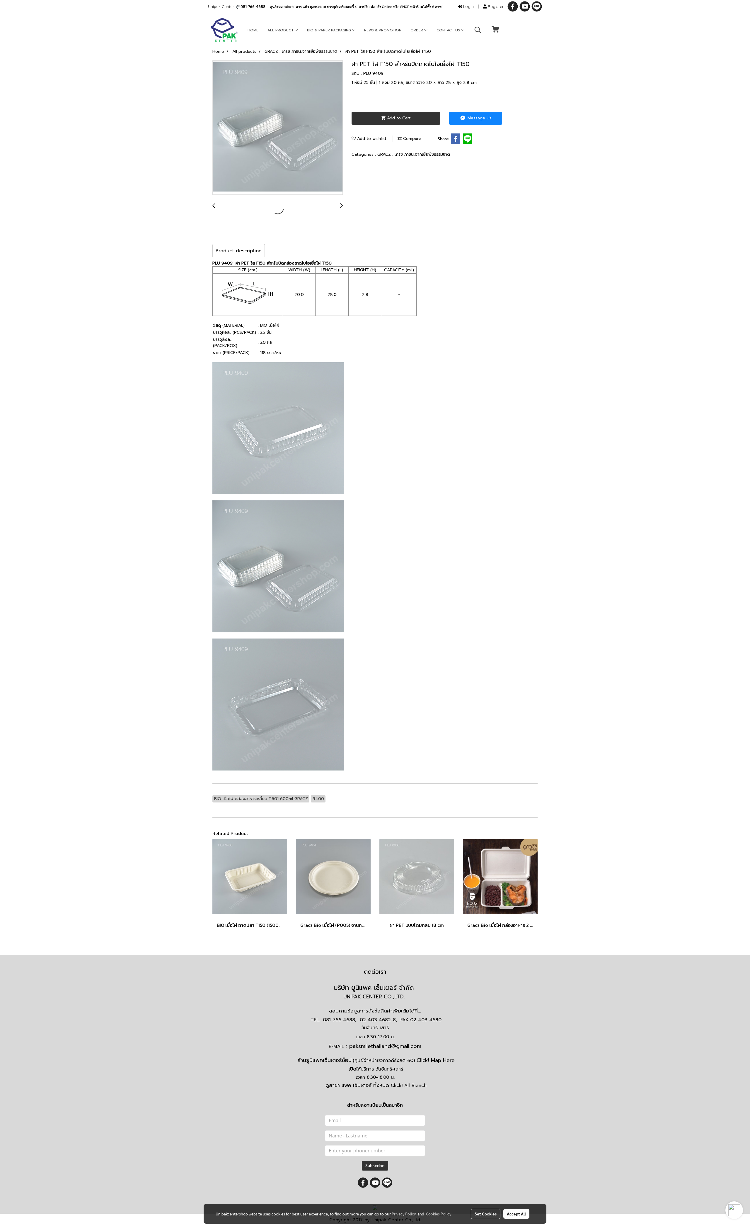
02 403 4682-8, (378, 1019)
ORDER (417, 30)
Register (495, 6)
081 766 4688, (339, 1019)
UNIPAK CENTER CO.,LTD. (375, 996)
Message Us (479, 118)
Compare (411, 139)
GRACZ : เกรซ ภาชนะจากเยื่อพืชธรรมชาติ (413, 154)
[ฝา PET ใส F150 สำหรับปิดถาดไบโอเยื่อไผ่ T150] (277, 128)
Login (468, 6)
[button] (477, 29)
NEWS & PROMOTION (382, 30)
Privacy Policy (404, 1213)
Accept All (516, 1213)
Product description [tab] (239, 250)
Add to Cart (398, 118)
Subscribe (375, 1166)
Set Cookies (486, 1213)
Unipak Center (222, 6)
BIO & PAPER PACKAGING (329, 30)
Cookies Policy (438, 1213)
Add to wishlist (371, 139)
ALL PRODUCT (281, 30)
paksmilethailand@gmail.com (385, 1046)
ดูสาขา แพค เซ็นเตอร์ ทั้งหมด (376, 1085)
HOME (253, 30)
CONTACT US (449, 30)
